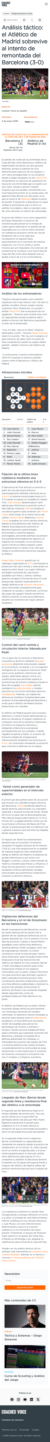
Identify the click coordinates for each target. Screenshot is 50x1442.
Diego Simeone (39, 333)
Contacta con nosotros (12, 1420)
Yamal (20, 806)
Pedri (27, 509)
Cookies (35, 1430)
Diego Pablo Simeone (13, 561)
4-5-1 (30, 564)
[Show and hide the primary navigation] (46, 4)
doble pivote (40, 1018)
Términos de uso (9, 1430)
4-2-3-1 (5, 497)
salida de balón (23, 688)
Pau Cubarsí (26, 685)
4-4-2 (4, 743)
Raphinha (26, 199)
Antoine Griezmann (34, 585)
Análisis (6, 14)
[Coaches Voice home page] (7, 4)
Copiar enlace (12, 20)
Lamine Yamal (16, 518)
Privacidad (24, 1430)
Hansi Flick (41, 178)
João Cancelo (14, 503)
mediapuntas (8, 694)
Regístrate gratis (25, 1287)
